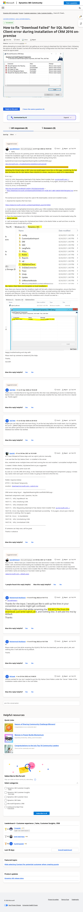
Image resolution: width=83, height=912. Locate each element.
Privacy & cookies (53, 899)
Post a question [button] (71, 3)
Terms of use (65, 899)
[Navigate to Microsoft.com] (8, 3)
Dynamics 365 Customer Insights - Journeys (18, 793)
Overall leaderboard (65, 850)
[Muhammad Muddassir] (7, 597)
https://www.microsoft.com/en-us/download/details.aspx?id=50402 (28, 205)
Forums (21, 13)
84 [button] (26, 843)
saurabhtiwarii (15, 149)
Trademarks (75, 899)
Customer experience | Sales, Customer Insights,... (38, 13)
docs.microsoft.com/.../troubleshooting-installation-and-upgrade (25, 164)
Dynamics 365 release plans (14, 878)
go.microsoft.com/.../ (62, 179)
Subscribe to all (41, 813)
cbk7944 (22, 43)
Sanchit (12, 453)
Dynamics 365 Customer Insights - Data (18, 788)
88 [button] (27, 836)
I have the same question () (33, 109)
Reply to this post (11, 109)
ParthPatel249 (19, 844)
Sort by (5, 135)
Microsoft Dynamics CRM (15, 804)
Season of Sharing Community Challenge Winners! (35, 724)
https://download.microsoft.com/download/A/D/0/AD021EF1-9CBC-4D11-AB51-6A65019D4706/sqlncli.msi (40, 191)
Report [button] (34, 40)
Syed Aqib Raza (19, 837)
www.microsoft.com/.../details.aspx (17, 574)
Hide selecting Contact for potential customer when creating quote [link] (32, 864)
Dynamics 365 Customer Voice (17, 797)
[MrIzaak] (7, 676)
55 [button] (17, 453)
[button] (72, 3)
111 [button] (23, 828)
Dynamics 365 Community (30, 3)
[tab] (18, 129)
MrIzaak (12, 676)
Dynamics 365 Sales (14, 800)
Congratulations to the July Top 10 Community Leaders (37, 746)
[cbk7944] (7, 390)
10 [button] (26, 43)
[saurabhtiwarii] (7, 149)
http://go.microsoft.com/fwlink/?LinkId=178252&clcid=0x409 (24, 188)
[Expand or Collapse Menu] (3, 8)
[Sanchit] (7, 453)
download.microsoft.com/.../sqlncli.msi (25, 486)
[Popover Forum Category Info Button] (35, 779)
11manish (17, 828)
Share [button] (26, 40)
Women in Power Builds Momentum (29, 735)
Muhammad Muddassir (18, 598)
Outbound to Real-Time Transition (15, 807)
